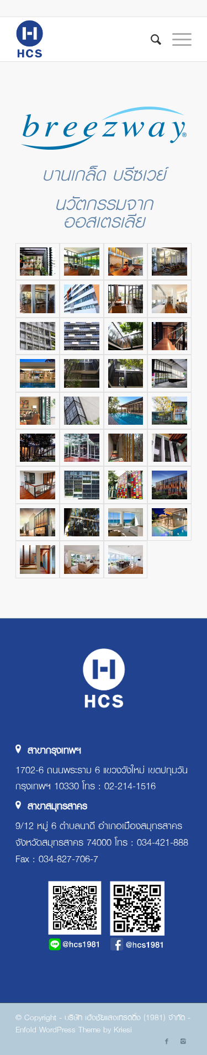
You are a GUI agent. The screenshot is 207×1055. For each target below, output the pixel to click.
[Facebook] (166, 1041)
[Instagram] (183, 1041)
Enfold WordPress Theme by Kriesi (73, 1029)
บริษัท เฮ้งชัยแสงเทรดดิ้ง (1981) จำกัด (125, 1017)
